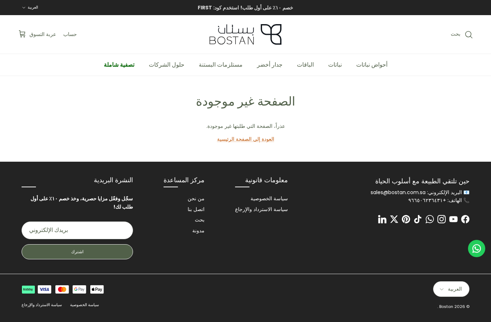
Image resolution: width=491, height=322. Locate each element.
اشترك (77, 252)
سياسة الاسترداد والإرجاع (261, 209)
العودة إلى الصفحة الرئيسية (245, 139)
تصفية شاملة (119, 65)
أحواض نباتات (371, 65)
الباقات (305, 65)
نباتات (335, 65)
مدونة (198, 230)
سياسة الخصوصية (269, 198)
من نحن (196, 198)
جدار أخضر (270, 65)
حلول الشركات (166, 65)
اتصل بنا (196, 209)
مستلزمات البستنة (221, 65)
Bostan (446, 306)
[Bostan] (245, 34)
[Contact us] (476, 248)
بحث (200, 219)
